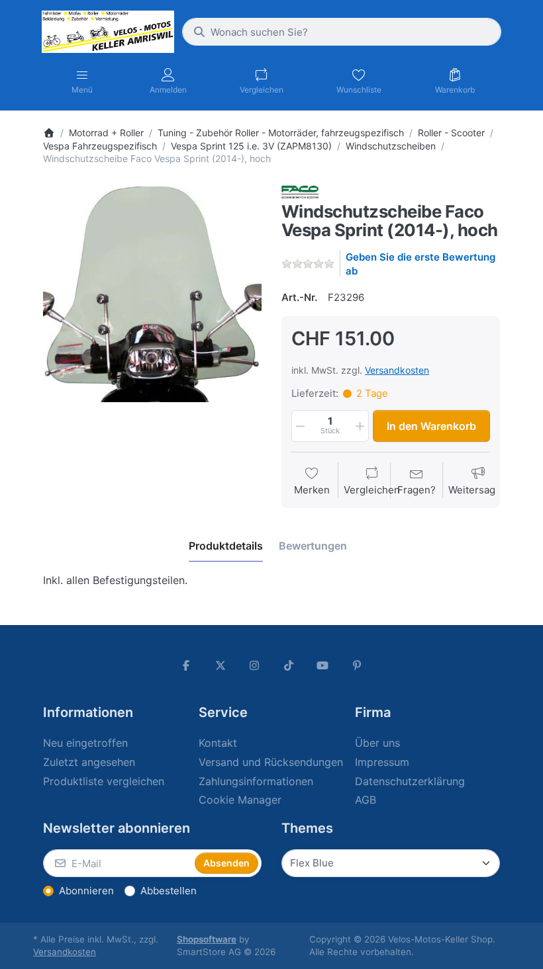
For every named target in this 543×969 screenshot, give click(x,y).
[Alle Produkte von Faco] (300, 192)
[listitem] (152, 294)
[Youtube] (323, 665)
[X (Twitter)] (220, 665)
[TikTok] (288, 665)
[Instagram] (254, 665)
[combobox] (341, 32)
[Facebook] (186, 665)
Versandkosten (397, 370)
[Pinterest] (356, 665)
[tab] (226, 545)
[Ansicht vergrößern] (152, 294)
